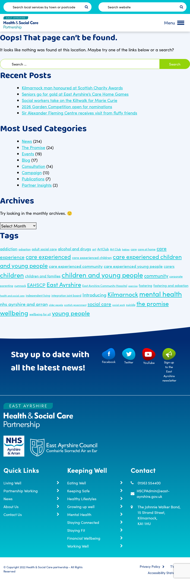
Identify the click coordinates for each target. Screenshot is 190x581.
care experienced (48, 256)
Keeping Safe (78, 490)
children (12, 274)
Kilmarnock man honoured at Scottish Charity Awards (72, 88)
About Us (11, 506)
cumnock (20, 285)
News (27, 141)
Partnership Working (20, 490)
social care (99, 303)
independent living (38, 295)
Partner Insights (37, 185)
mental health (160, 293)
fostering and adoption (170, 285)
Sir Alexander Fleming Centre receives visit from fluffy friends (79, 113)
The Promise (33, 147)
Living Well (12, 482)
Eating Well (76, 482)
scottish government (75, 305)
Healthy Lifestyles (81, 498)
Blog (26, 160)
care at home (146, 249)
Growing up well (81, 506)
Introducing (94, 294)
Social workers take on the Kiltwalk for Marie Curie (69, 100)
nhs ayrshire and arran (24, 304)
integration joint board (66, 295)
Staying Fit (76, 530)
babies (126, 249)
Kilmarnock (123, 294)
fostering (145, 285)
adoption (25, 249)
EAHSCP (36, 284)
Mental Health (79, 514)
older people (56, 305)
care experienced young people (133, 266)
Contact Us (12, 514)
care (134, 249)
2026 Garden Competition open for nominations (67, 106)
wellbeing (14, 312)
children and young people (102, 274)
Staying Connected (83, 522)
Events (28, 154)
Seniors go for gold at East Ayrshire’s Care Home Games (75, 94)
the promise (152, 303)
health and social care (12, 295)
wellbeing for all (40, 314)
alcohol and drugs (74, 248)
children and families (42, 275)
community (156, 275)
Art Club (115, 249)
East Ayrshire (64, 284)
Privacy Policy (150, 566)
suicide (130, 304)
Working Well (78, 545)
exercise (133, 285)
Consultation (33, 166)
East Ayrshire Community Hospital (104, 285)
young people (71, 312)
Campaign (32, 172)
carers (169, 266)
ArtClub (103, 249)
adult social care (44, 249)
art (94, 249)
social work (118, 305)
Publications (33, 179)
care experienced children (92, 257)
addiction (8, 248)
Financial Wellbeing (83, 538)
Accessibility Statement (165, 573)
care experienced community (76, 266)
